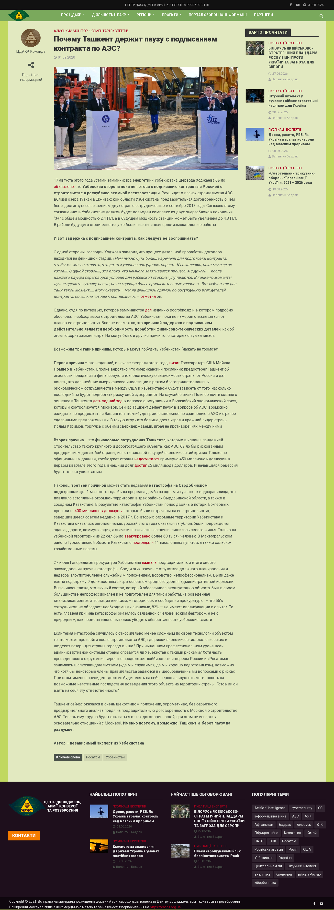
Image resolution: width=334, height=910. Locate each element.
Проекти (170, 15)
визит (174, 363)
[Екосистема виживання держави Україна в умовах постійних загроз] (99, 846)
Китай (312, 833)
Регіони (144, 15)
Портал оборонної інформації (218, 15)
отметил (148, 296)
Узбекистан (115, 757)
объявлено (64, 186)
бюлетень (284, 874)
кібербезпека (265, 883)
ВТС (320, 825)
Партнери (263, 15)
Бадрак (285, 825)
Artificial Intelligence (270, 808)
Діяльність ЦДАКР (109, 15)
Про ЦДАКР (71, 15)
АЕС (295, 816)
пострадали (143, 542)
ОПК (272, 841)
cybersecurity (301, 808)
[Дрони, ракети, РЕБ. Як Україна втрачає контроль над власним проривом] (255, 134)
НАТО (259, 841)
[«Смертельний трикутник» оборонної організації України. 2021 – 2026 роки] (255, 173)
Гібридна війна (266, 833)
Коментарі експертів (109, 31)
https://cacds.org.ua (165, 907)
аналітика (262, 874)
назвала (149, 562)
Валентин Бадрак (285, 79)
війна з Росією (309, 874)
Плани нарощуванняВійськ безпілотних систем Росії (217, 853)
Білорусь (304, 825)
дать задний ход (107, 401)
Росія (293, 849)
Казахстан (292, 833)
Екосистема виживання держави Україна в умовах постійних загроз (136, 851)
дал (148, 310)
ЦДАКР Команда (30, 52)
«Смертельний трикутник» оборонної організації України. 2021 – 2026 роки (291, 178)
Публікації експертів (285, 43)
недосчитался (146, 459)
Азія (308, 816)
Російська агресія (269, 849)
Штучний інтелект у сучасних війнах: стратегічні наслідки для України (293, 100)
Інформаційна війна (270, 816)
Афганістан (264, 825)
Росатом (93, 757)
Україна (285, 858)
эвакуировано (137, 536)
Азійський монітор (71, 31)
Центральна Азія (268, 866)
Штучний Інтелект (302, 866)
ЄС (320, 808)
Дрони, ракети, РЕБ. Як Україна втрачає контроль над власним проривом (291, 139)
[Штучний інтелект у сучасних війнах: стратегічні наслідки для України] (255, 95)
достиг (140, 465)
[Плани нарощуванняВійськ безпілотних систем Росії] (180, 850)
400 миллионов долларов (98, 510)
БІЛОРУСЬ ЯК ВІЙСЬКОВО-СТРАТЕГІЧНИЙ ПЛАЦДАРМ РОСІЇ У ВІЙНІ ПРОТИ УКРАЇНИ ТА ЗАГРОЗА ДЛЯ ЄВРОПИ (292, 57)
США (307, 849)
